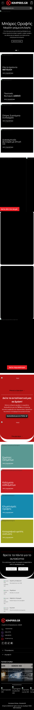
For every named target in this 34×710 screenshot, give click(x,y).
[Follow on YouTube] (11, 643)
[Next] (31, 672)
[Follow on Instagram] (5, 643)
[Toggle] (2, 650)
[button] (2, 3)
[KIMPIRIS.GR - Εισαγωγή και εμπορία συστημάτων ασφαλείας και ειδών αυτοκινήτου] (17, 3)
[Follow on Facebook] (2, 643)
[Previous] (3, 672)
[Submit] (30, 8)
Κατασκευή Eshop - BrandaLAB (17, 703)
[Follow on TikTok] (8, 643)
